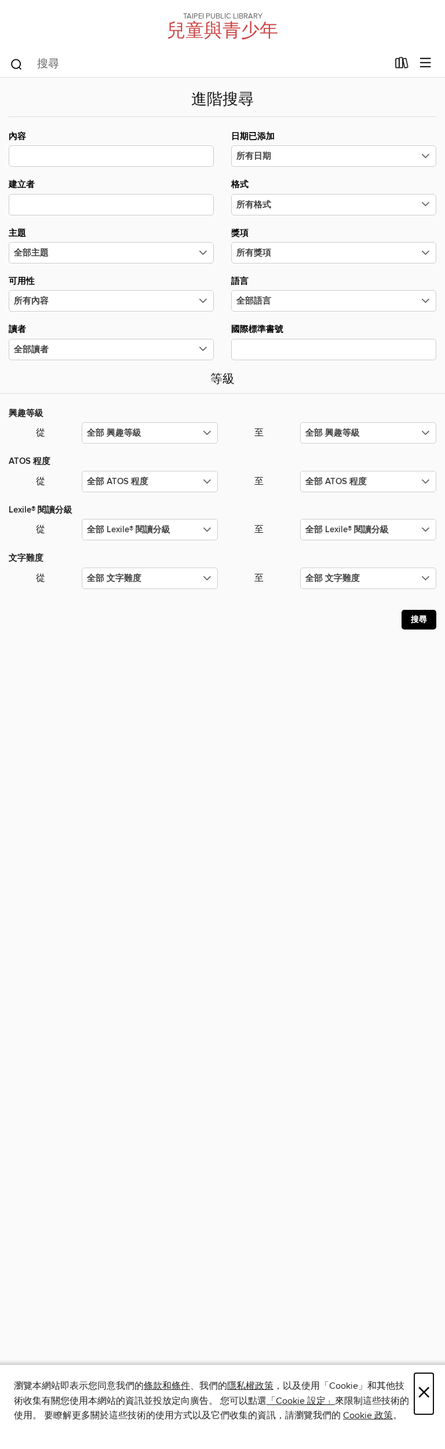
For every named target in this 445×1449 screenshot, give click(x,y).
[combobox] (198, 64)
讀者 (17, 329)
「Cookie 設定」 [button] (301, 1401)
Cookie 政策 (368, 1415)
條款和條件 (167, 1386)
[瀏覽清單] (425, 63)
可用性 (22, 281)
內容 (17, 136)
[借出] (402, 65)
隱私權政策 (250, 1386)
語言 (240, 281)
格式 (240, 184)
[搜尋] (16, 63)
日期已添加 (253, 136)
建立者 (22, 184)
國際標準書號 (257, 329)
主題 (17, 233)
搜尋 (419, 619)
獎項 (240, 233)
